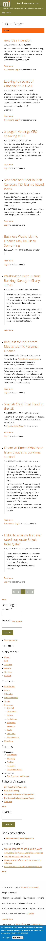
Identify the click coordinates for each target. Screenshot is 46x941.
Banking (10, 762)
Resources (8, 705)
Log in (17, 70)
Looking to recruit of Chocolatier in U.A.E (19, 83)
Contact (7, 676)
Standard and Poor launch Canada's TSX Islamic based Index (24, 184)
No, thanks (17, 938)
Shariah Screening (11, 790)
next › (27, 591)
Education (11, 722)
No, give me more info (19, 933)
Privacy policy (36, 924)
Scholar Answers (11, 697)
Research (11, 726)
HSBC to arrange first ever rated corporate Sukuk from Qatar (23, 539)
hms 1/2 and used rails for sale (17, 856)
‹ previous (18, 591)
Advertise (8, 664)
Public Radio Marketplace (28, 359)
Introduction (9, 686)
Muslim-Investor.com (30, 887)
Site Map (8, 672)
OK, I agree (6, 938)
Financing (11, 758)
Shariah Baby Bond (15, 426)
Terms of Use (20, 924)
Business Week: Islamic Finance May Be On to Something (21, 240)
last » (32, 591)
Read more (8, 66)
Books (9, 730)
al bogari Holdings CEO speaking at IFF (20, 133)
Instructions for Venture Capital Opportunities (23, 853)
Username (7, 609)
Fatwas (10, 715)
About (6, 657)
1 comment (9, 70)
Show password (17, 621)
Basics (7, 690)
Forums (7, 668)
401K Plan (8, 801)
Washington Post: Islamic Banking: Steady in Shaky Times (22, 280)
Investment (12, 755)
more (4, 599)
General (10, 708)
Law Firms (11, 734)
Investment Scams (14, 769)
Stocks (7, 701)
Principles (8, 694)
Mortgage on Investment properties (19, 794)
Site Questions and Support (18, 776)
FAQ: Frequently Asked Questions (20, 838)
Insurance (11, 766)
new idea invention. (18, 40)
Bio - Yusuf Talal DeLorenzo (15, 787)
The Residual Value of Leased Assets (19, 798)
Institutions (12, 719)
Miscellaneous (13, 737)
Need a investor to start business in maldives (23, 866)
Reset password (10, 640)
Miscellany (8, 741)
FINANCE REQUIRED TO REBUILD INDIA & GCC (23, 849)
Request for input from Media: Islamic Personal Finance (21, 346)
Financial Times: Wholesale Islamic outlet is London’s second (23, 452)
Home (6, 30)
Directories (11, 711)
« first (14, 591)
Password (7, 620)
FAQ (6, 661)
